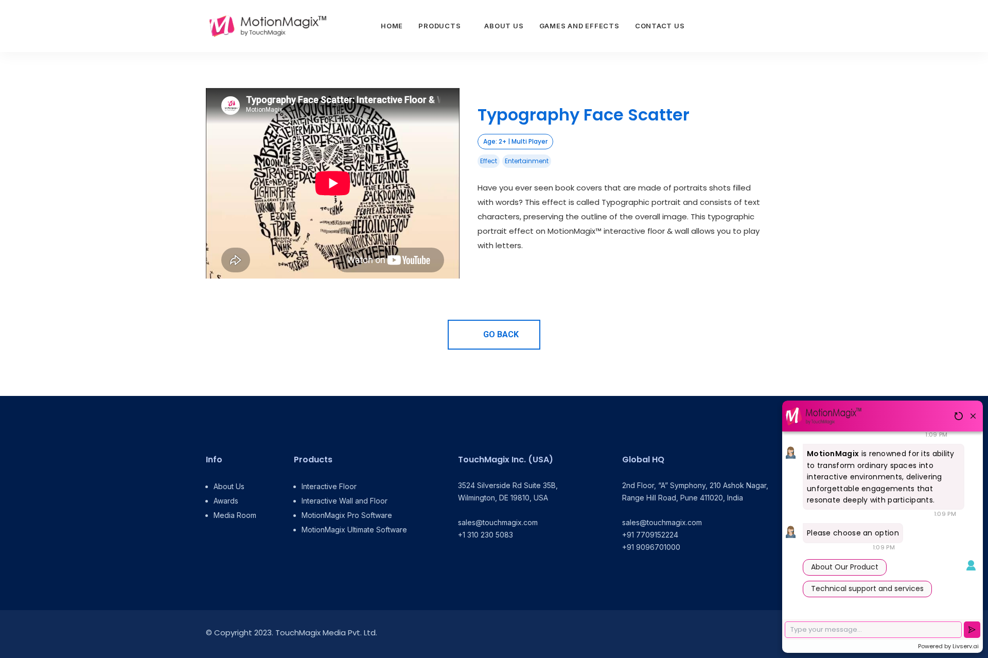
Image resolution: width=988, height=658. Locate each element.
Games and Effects (579, 26)
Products (439, 26)
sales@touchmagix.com (498, 522)
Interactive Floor (329, 486)
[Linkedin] (706, 634)
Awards (226, 500)
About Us (503, 26)
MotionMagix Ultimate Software (354, 529)
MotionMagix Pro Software (347, 515)
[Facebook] (729, 634)
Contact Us (660, 26)
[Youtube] (775, 634)
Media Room (235, 515)
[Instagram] (752, 634)
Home (392, 26)
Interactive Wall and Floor (344, 500)
